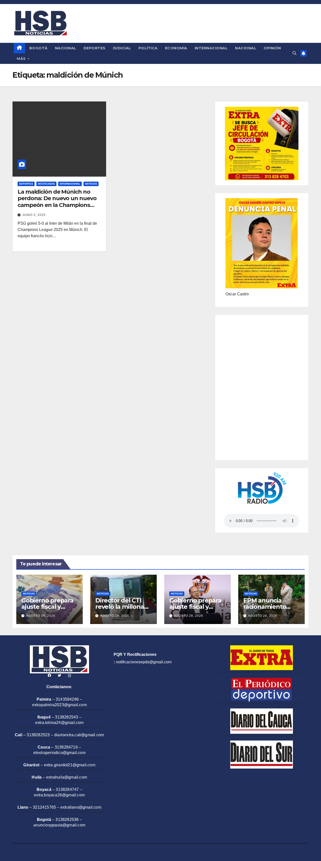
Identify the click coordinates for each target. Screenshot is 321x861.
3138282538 (66, 819)
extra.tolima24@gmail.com (59, 722)
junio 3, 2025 (34, 215)
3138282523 (38, 735)
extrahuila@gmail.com (66, 777)
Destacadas (46, 183)
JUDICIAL (122, 48)
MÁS (22, 58)
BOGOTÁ (38, 48)
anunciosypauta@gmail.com (59, 825)
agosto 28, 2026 (114, 616)
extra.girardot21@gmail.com (69, 765)
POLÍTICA (148, 48)
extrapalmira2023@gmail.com (59, 705)
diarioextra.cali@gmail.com (79, 735)
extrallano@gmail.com (80, 807)
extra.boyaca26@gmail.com (59, 795)
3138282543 (66, 717)
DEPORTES (95, 48)
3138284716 (66, 747)
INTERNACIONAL (211, 48)
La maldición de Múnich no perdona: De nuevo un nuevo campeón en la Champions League (57, 201)
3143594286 (67, 699)
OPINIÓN (272, 48)
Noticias (91, 183)
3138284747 (67, 789)
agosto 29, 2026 (40, 616)
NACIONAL (65, 48)
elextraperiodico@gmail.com (59, 753)
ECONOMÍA (176, 48)
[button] (294, 53)
